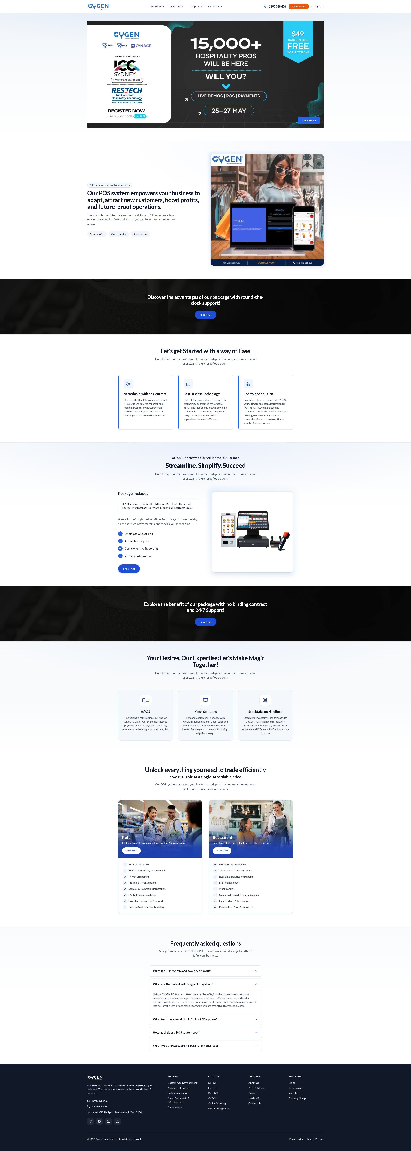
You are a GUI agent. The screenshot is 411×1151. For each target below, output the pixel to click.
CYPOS (212, 1082)
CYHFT (212, 1087)
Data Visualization (178, 1092)
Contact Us (254, 1103)
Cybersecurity (176, 1107)
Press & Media (256, 1087)
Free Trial (205, 314)
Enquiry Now (298, 6)
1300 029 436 (99, 1106)
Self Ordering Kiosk (219, 1108)
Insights (293, 1092)
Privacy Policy (296, 1139)
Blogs (292, 1082)
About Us (253, 1082)
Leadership (254, 1098)
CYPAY (212, 1098)
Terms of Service (315, 1139)
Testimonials (295, 1087)
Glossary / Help (297, 1098)
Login (317, 6)
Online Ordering (217, 1103)
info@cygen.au (100, 1100)
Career (252, 1092)
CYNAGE (213, 1092)
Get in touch (309, 120)
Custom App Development (182, 1082)
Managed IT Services (179, 1087)
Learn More (131, 850)
